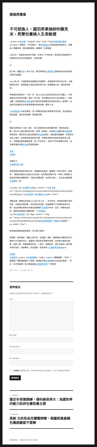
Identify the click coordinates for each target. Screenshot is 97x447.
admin (15, 270)
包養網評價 (14, 164)
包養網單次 (50, 71)
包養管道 (28, 101)
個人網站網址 (15, 358)
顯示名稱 (14, 335)
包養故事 (21, 214)
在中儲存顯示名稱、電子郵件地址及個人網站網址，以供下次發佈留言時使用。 (42, 371)
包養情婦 (68, 131)
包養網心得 (28, 187)
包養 (23, 41)
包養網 (63, 41)
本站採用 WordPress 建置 (28, 440)
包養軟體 (57, 41)
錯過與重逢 (18, 14)
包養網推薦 (47, 221)
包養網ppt (45, 45)
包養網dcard (41, 194)
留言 (12, 299)
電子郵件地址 (15, 347)
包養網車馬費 (54, 247)
